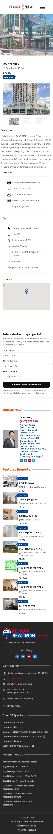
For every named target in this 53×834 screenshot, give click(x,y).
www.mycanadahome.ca (19, 692)
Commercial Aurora (12, 741)
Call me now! (12, 410)
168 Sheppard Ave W (30, 532)
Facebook (25, 460)
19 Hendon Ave (27, 605)
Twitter (33, 460)
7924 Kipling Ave (28, 499)
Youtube (29, 460)
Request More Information (26, 384)
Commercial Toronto (13, 722)
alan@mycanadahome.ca (19, 684)
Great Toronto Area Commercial (18, 746)
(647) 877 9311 (29, 421)
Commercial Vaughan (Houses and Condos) (24, 736)
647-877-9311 (13, 678)
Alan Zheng (26, 417)
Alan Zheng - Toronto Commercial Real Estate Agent (26, 823)
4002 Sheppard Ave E (31, 568)
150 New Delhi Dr (28, 516)
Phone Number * (10, 361)
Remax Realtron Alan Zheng (20, 698)
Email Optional (10, 371)
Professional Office (26, 36)
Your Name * (9, 350)
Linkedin (21, 460)
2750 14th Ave (27, 483)
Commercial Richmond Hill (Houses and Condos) (26, 732)
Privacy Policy (13, 706)
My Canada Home (15, 689)
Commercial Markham (13, 727)
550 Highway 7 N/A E (30, 549)
